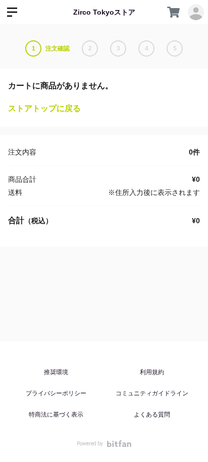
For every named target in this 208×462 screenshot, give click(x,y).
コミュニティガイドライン (152, 393)
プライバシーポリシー (56, 393)
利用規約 (152, 372)
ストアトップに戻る (44, 108)
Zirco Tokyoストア (104, 12)
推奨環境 (56, 372)
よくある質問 (152, 414)
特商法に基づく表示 (56, 414)
